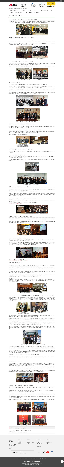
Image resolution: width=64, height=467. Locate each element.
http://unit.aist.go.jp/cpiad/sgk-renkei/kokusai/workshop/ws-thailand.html (18, 260)
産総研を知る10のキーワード (14, 10)
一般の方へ (42, 5)
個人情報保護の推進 (43, 458)
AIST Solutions (39, 446)
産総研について (13, 8)
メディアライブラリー (12, 445)
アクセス (10, 439)
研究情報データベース (30, 442)
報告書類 (30, 12)
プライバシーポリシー (35, 458)
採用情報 (47, 443)
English (10, 448)
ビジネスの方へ (33, 5)
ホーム (9, 8)
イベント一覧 (20, 442)
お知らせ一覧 (20, 439)
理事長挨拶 (24, 10)
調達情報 (10, 440)
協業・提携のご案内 (39, 443)
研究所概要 (30, 10)
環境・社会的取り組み (44, 10)
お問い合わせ (29, 443)
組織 (51, 10)
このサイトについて (27, 458)
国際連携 (20, 8)
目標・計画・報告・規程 (19, 12)
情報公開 (37, 12)
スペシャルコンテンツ (49, 442)
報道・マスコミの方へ (12, 444)
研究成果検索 (11, 441)
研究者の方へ (24, 5)
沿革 (26, 12)
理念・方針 (16, 8)
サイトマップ (20, 458)
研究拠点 (11, 12)
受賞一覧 (19, 443)
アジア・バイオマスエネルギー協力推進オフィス (15, 203)
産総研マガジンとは (23, 453)
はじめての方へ (29, 439)
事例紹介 (38, 442)
